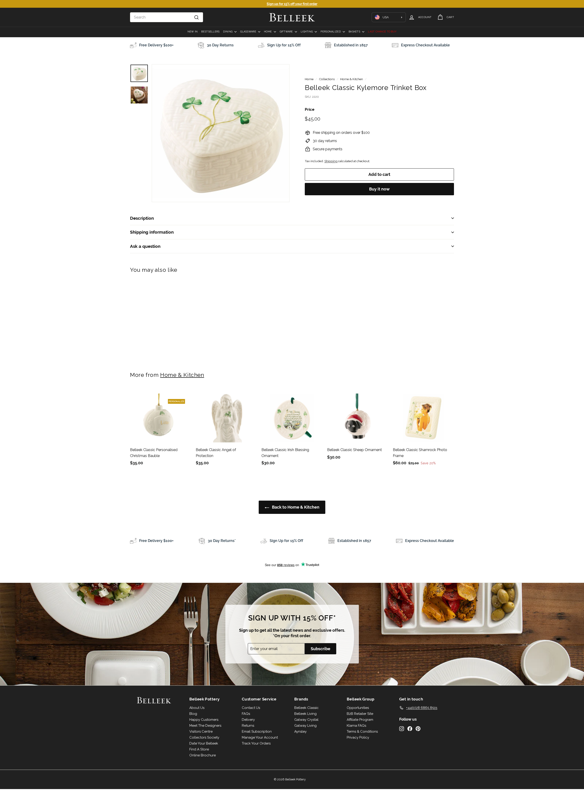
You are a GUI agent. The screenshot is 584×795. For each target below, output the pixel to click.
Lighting (307, 31)
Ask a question (145, 246)
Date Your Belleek (203, 743)
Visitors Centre (201, 731)
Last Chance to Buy (382, 31)
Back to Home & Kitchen (295, 507)
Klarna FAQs (356, 726)
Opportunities (358, 708)
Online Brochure (202, 755)
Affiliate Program (360, 720)
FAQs (246, 714)
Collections (327, 79)
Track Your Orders (256, 743)
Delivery (248, 720)
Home (268, 31)
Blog (193, 714)
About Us (196, 708)
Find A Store (199, 749)
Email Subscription (257, 731)
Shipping (330, 161)
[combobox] (166, 17)
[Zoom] (220, 133)
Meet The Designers (205, 726)
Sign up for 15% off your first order (292, 4)
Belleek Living (305, 714)
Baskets (355, 31)
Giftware (287, 31)
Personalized (331, 31)
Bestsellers (210, 31)
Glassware (248, 31)
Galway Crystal (306, 720)
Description (142, 218)
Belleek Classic (306, 708)
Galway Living (305, 726)
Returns (248, 726)
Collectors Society (204, 737)
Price (309, 109)
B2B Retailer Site (360, 714)
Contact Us (251, 708)
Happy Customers (203, 720)
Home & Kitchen (351, 79)
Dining (228, 31)
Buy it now (379, 189)
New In (193, 31)
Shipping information (152, 232)
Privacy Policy (358, 737)
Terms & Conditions (362, 731)
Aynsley (300, 731)
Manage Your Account (260, 737)
